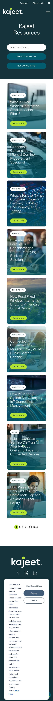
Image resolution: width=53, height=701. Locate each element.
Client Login (38, 3)
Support (24, 3)
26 (30, 527)
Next (35, 527)
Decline (34, 600)
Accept (34, 593)
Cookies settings (34, 586)
